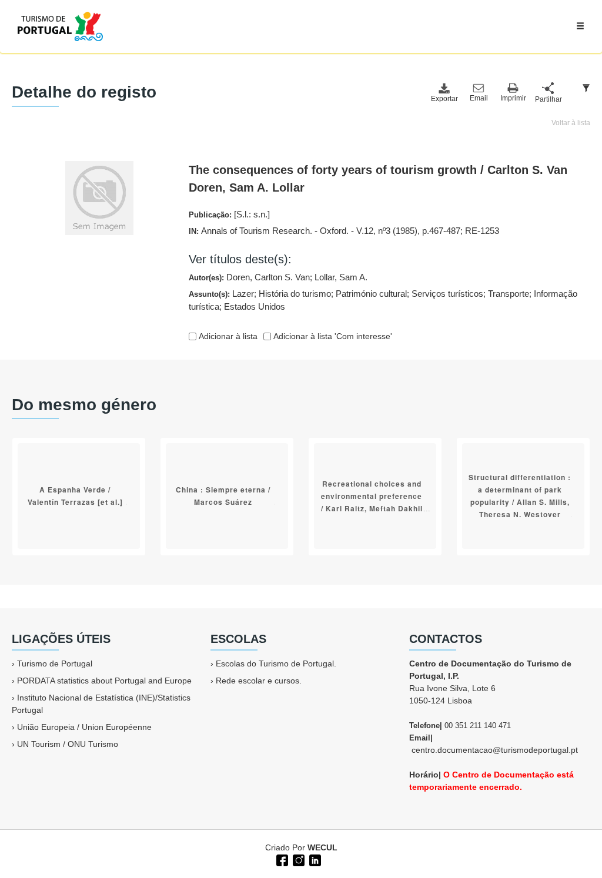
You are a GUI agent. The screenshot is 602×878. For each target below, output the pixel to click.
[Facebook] (281, 859)
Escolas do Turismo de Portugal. (276, 663)
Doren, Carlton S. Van (268, 277)
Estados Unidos (254, 306)
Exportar (444, 99)
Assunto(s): (383, 300)
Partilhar (548, 99)
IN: (344, 231)
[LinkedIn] (314, 859)
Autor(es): (278, 277)
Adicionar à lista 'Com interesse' (331, 336)
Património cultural (371, 294)
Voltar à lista (570, 123)
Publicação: (229, 214)
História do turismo (295, 294)
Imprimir (513, 98)
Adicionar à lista (226, 336)
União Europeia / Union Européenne (84, 727)
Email (479, 98)
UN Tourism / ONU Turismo (67, 744)
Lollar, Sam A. (341, 277)
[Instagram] (297, 859)
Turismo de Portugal (54, 663)
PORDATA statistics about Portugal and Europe (104, 680)
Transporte (508, 294)
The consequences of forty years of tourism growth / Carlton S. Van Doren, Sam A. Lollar (378, 178)
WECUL (322, 847)
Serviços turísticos (447, 294)
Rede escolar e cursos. (259, 680)
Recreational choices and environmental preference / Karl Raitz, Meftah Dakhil (372, 496)
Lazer (243, 294)
